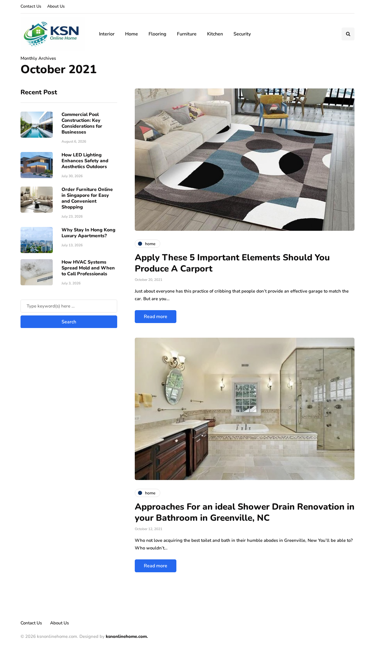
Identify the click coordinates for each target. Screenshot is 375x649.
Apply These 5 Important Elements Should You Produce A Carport (232, 263)
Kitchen (215, 34)
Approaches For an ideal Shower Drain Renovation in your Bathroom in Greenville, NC (244, 512)
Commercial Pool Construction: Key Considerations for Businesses (82, 123)
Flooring (157, 34)
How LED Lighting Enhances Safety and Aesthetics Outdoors (85, 160)
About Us (56, 6)
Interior (107, 34)
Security (242, 34)
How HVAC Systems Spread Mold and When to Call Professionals (88, 268)
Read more (155, 316)
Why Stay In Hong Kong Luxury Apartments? (88, 232)
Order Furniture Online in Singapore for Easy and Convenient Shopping (87, 198)
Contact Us (31, 6)
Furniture (187, 34)
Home (131, 34)
